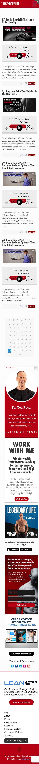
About (7, 716)
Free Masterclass (12, 729)
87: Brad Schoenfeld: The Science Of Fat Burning (18, 21)
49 (9, 351)
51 (17, 351)
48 (29, 347)
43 (9, 347)
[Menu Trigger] (34, 4)
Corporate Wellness (13, 732)
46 (21, 347)
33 (17, 339)
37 (9, 343)
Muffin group (27, 759)
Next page (18, 359)
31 (9, 339)
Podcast (8, 719)
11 (25, 324)
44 (13, 347)
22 (21, 331)
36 (29, 339)
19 (9, 331)
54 (29, 351)
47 (25, 347)
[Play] (20, 56)
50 (13, 351)
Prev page (21, 315)
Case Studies (10, 722)
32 (13, 339)
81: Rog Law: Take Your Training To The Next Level (19, 92)
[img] (7, 57)
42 (29, 343)
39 (17, 343)
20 (13, 331)
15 (17, 328)
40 (21, 343)
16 (21, 328)
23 (25, 331)
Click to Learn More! (21, 702)
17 (25, 328)
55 (19, 354)
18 (29, 328)
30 (29, 335)
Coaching (8, 725)
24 (29, 331)
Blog (6, 712)
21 (17, 331)
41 (25, 343)
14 (13, 328)
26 (13, 335)
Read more (31, 83)
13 (9, 328)
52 (21, 351)
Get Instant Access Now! (21, 654)
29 (25, 335)
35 (25, 339)
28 (21, 335)
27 (17, 335)
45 (17, 347)
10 (21, 324)
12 (29, 324)
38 (13, 343)
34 (21, 339)
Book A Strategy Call (16, 740)
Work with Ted (21, 499)
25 (9, 335)
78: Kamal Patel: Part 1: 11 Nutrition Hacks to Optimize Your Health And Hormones (18, 243)
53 (25, 351)
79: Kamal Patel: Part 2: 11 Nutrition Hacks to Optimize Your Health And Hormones (18, 165)
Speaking (8, 735)
